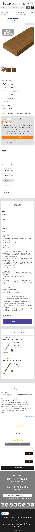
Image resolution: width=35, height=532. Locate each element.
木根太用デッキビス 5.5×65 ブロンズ (13, 360)
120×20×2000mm (8, 168)
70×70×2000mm (8, 188)
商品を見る (5, 352)
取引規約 (12, 517)
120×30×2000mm (8, 175)
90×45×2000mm (8, 183)
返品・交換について (19, 142)
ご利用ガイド (29, 524)
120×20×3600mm (8, 170)
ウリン (14, 14)
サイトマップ (17, 527)
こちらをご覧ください (23, 131)
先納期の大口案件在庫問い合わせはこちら (13, 141)
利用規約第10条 (21, 394)
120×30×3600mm (8, 178)
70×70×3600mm (8, 190)
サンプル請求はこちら (24, 498)
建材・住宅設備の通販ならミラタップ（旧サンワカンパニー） (14, 12)
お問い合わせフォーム (19, 495)
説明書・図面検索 (10, 321)
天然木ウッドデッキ (7, 14)
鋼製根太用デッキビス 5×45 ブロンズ (13, 339)
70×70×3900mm (8, 193)
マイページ (24, 3)
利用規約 (5, 517)
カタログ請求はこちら (10, 498)
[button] (5, 513)
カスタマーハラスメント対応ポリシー (13, 524)
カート (30, 3)
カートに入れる (18, 137)
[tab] (17, 433)
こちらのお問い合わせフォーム (21, 400)
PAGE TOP (17, 468)
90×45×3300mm (8, 185)
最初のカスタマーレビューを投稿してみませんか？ (17, 444)
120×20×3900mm (8, 173)
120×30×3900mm (8, 180)
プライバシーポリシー (17, 520)
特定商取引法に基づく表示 (24, 517)
